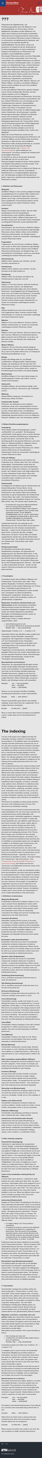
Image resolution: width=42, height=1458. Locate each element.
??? (12, 3)
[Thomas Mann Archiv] (30, 10)
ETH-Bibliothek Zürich (7, 1454)
